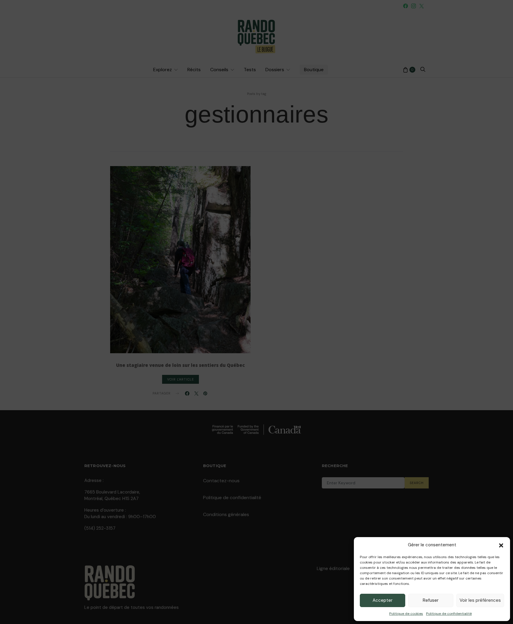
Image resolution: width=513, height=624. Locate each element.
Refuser (430, 600)
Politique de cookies (406, 613)
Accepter (382, 600)
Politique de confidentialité (449, 613)
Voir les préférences (480, 600)
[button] (501, 545)
